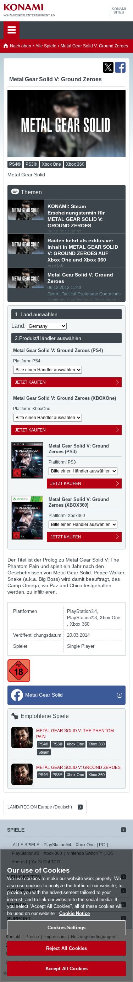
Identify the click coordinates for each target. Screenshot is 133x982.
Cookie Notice (74, 913)
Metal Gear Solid (44, 695)
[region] (66, 915)
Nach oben (20, 45)
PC (102, 844)
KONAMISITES (119, 10)
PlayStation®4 (57, 844)
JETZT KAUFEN (30, 382)
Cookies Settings (66, 927)
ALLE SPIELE (26, 844)
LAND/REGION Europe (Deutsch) (39, 807)
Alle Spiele (45, 45)
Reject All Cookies (66, 948)
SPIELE (15, 830)
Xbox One (85, 844)
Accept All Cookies (66, 968)
